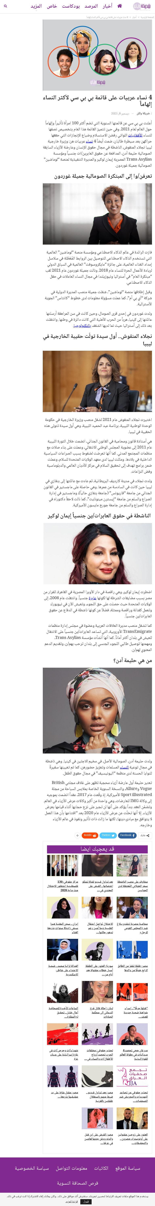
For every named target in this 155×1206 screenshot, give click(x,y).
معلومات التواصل (71, 1168)
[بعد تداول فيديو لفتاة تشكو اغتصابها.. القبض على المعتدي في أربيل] (97, 865)
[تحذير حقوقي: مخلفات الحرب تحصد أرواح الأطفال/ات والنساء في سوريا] (97, 1034)
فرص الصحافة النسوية (77, 1183)
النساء (124, 767)
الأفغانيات (135, 135)
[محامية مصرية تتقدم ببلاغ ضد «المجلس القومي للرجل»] (132, 908)
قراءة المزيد (72, 1201)
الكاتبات (101, 1168)
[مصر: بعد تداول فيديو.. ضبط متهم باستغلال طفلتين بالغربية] (97, 1076)
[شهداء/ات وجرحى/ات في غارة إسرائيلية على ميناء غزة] (62, 1034)
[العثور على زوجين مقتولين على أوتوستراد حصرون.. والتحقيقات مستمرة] (132, 1118)
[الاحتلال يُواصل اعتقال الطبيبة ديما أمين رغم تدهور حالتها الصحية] (97, 908)
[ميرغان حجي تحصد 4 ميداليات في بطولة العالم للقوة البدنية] (132, 1034)
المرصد (91, 6)
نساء (89, 141)
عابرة (92, 598)
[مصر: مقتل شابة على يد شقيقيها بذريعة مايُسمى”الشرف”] (62, 1076)
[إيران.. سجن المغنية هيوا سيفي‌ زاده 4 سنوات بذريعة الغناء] (62, 908)
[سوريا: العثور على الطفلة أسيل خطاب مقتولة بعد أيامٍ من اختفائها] (97, 950)
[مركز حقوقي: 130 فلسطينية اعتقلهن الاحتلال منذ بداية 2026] (62, 865)
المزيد (36, 6)
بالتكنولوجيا (82, 326)
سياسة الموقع (127, 1168)
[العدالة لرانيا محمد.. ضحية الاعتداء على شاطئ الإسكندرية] (62, 950)
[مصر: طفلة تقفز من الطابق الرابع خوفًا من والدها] (132, 950)
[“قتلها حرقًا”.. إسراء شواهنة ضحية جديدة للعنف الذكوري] (132, 992)
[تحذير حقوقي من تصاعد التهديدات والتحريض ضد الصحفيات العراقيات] (132, 1076)
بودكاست (71, 6)
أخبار (107, 6)
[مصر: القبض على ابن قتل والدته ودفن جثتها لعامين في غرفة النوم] (97, 1118)
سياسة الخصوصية (32, 1168)
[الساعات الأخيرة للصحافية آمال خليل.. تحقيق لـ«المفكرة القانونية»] (62, 992)
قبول (86, 1201)
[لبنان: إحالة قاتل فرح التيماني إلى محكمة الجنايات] (97, 992)
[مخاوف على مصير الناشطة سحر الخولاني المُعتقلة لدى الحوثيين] (132, 865)
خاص (52, 6)
